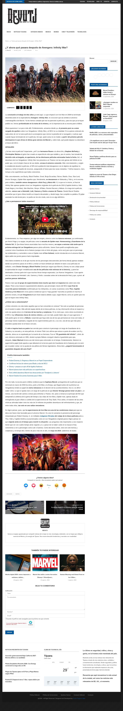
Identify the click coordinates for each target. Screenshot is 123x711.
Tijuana (82, 1)
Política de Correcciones (97, 206)
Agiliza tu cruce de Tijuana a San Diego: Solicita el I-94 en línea (103, 175)
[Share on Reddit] (27, 107)
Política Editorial (94, 202)
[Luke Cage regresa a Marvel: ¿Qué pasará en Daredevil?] (95, 117)
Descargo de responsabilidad (98, 210)
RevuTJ (9, 50)
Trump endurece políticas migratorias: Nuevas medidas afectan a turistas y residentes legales (54, 1)
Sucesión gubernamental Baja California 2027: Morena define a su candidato (20, 656)
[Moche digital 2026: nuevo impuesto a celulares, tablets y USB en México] (17, 562)
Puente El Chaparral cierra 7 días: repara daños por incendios (22, 680)
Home (7, 41)
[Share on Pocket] (31, 107)
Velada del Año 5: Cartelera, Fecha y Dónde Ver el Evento (102, 149)
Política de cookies (95, 214)
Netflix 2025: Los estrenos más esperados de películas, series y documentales (104, 133)
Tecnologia (90, 1)
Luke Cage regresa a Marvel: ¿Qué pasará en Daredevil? (110, 116)
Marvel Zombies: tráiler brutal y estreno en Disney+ (109, 92)
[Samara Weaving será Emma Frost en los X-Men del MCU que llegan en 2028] (72, 562)
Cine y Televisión (68, 32)
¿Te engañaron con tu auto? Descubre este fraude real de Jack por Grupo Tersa (103, 141)
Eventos (106, 1)
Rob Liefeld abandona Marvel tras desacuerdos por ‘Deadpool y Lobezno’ (34, 372)
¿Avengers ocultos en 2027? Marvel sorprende (110, 104)
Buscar (92, 58)
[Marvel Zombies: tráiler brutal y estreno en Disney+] (95, 93)
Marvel (17, 494)
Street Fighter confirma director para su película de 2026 (103, 157)
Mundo (56, 32)
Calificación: (9, 590)
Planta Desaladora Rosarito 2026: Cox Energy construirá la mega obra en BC (20, 664)
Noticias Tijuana (20, 32)
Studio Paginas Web (79, 698)
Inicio (9, 32)
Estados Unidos (37, 32)
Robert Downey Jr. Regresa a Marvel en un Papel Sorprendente (30, 360)
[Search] (117, 32)
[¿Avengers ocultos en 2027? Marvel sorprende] (95, 105)
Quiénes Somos (94, 189)
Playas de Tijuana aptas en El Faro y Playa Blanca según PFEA (21, 672)
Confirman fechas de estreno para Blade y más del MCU (28, 363)
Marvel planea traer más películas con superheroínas (27, 369)
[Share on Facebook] (18, 107)
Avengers (9, 494)
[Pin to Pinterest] (24, 107)
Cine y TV (99, 1)
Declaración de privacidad (97, 197)
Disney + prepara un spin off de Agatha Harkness (25, 366)
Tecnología (81, 32)
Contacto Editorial (95, 193)
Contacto (114, 1)
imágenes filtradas (47, 416)
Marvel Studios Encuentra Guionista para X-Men (25, 376)
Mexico (48, 32)
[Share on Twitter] (21, 107)
